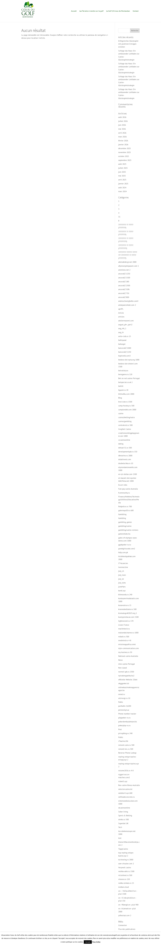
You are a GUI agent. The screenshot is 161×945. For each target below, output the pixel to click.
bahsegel (121, 344)
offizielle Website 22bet (127, 679)
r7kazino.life (123, 741)
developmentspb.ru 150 (127, 451)
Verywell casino (124, 867)
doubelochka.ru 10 (125, 463)
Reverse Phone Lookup (127, 753)
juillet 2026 (123, 121)
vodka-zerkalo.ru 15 (126, 883)
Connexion (122, 925)
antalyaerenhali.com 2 (127, 305)
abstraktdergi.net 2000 (127, 262)
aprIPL (120, 309)
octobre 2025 (123, 156)
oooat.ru (121, 694)
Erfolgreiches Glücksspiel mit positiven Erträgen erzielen (128, 44)
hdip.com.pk (123, 552)
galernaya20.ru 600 (126, 510)
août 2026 (122, 117)
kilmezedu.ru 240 (125, 594)
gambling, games (125, 522)
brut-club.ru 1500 (125, 402)
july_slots (122, 583)
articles (121, 317)
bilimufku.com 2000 (126, 394)
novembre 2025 (124, 152)
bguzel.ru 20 (123, 390)
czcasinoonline (124, 440)
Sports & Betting (125, 815)
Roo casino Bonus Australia (129, 785)
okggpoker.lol (123, 683)
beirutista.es (123, 370)
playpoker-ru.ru (124, 717)
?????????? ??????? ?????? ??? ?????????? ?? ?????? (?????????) (127, 255)
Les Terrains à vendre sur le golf (91, 11)
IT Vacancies (123, 563)
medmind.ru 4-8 (124, 640)
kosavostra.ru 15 (124, 605)
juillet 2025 (123, 168)
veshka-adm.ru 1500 (126, 871)
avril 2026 (122, 133)
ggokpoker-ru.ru (124, 544)
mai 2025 (122, 176)
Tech (120, 827)
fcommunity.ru (124, 493)
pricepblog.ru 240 (125, 733)
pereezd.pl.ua (123, 710)
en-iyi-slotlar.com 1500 (127, 474)
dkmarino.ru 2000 (125, 455)
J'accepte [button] (87, 942)
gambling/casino (124, 526)
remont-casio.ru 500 (126, 745)
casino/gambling (124, 421)
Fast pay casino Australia (128, 489)
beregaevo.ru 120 (125, 374)
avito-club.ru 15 (124, 336)
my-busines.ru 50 (125, 652)
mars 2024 (122, 191)
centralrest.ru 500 (125, 425)
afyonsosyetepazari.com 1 (128, 266)
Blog (120, 398)
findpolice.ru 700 (125, 506)
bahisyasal (122, 340)
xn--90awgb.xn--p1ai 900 (128, 905)
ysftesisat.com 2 (124, 915)
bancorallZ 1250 (124, 352)
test (119, 838)
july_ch (121, 571)
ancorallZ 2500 (124, 285)
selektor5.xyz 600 (125, 793)
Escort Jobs (122, 485)
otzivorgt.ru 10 (124, 698)
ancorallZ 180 (123, 281)
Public (120, 737)
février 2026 (123, 140)
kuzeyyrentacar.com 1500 (128, 617)
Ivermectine (123, 567)
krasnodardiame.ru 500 (127, 609)
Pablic (120, 702)
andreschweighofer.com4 (128, 301)
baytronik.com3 (124, 356)
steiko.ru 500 (123, 819)
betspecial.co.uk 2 (125, 382)
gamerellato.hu (124, 534)
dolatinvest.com (124, 459)
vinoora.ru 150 (124, 879)
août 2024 (122, 187)
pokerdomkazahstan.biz (127, 721)
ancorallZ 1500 (124, 277)
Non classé (122, 668)
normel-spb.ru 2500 (126, 672)
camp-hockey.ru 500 (126, 405)
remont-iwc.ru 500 (125, 749)
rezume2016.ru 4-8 (126, 770)
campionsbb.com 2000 (127, 409)
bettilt (120, 386)
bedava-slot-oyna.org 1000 (128, 360)
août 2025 (122, 164)
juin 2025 (122, 172)
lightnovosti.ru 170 (125, 621)
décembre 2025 (124, 148)
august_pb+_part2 (125, 324)
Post (120, 729)
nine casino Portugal (126, 664)
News (120, 660)
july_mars (122, 575)
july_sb (121, 579)
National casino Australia (128, 656)
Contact (136, 11)
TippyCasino (123, 849)
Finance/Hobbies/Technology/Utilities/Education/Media (128, 499)
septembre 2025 (124, 160)
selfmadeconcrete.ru (126, 797)
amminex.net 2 (124, 270)
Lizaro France (123, 625)
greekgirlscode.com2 (126, 548)
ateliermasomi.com (126, 320)
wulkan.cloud (123, 887)
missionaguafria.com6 (127, 644)
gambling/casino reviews (128, 530)
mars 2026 (122, 136)
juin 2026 (122, 125)
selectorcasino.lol (125, 789)
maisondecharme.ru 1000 (128, 632)
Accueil (74, 11)
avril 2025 (122, 179)
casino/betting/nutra (126, 417)
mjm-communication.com (128, 648)
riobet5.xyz (122, 781)
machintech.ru (124, 629)
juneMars (122, 586)
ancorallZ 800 (123, 297)
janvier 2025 (123, 183)
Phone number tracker (127, 714)
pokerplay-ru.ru (124, 725)
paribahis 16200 (124, 706)
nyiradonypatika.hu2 (126, 675)
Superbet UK (123, 823)
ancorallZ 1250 (124, 274)
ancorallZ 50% (123, 289)
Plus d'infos (96, 942)
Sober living (123, 812)
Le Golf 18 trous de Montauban (118, 11)
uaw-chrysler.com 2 (126, 863)
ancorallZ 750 (123, 293)
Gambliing (122, 514)
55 (119, 217)
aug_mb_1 (122, 328)
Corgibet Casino (124, 429)
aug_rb (121, 332)
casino (120, 413)
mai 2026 (122, 129)
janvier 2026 (123, 144)
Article (121, 313)
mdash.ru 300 (123, 636)
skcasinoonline (124, 808)
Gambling (122, 518)
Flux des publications (126, 929)
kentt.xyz (122, 590)
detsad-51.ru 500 (125, 448)
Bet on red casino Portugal (129, 378)
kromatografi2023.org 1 (127, 613)
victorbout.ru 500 (125, 875)
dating (120, 444)
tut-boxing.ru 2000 (125, 859)
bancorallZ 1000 (124, 348)
